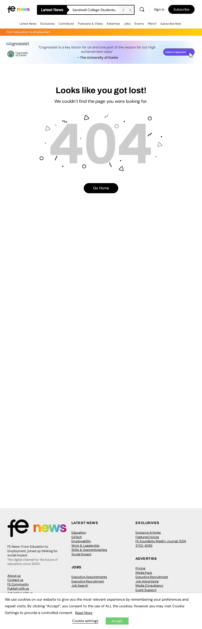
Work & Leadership (85, 545)
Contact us (15, 580)
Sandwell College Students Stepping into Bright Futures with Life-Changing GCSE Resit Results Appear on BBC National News (95, 10)
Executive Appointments (89, 577)
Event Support (145, 590)
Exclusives (47, 24)
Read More (83, 613)
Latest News (27, 24)
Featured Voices (147, 537)
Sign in (159, 9)
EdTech (76, 537)
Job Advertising (147, 581)
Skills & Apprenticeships (89, 550)
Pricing (140, 568)
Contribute (66, 24)
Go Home (101, 188)
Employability (81, 541)
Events (139, 24)
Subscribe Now (170, 24)
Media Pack (143, 573)
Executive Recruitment (87, 581)
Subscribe (181, 9)
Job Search (79, 585)
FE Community (18, 584)
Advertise (113, 24)
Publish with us (18, 588)
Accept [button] (117, 621)
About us (14, 576)
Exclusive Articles (148, 532)
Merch (152, 24)
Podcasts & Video (90, 24)
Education (78, 532)
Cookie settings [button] (85, 620)
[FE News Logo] (18, 9)
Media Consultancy (149, 585)
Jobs (127, 24)
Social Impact (81, 554)
